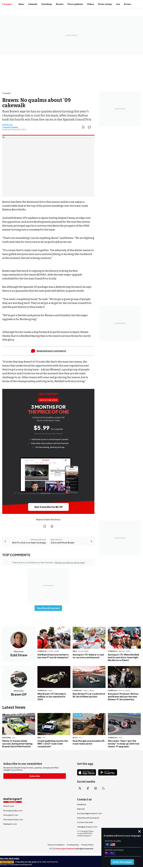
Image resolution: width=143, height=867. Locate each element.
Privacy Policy (87, 845)
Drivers (127, 4)
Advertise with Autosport (88, 818)
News (21, 4)
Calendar (32, 4)
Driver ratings (105, 4)
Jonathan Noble (10, 127)
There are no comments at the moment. (48, 562)
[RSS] (103, 788)
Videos (90, 4)
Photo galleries (75, 4)
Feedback (81, 804)
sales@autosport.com (87, 827)
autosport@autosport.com (89, 813)
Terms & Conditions (56, 845)
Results (60, 4)
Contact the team (85, 822)
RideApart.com (10, 824)
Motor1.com (8, 806)
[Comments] (90, 127)
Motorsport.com (10, 815)
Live (118, 4)
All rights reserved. (85, 848)
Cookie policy (73, 845)
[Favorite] (83, 127)
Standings (46, 4)
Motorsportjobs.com (12, 810)
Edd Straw (7, 125)
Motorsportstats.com (13, 819)
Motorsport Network (66, 848)
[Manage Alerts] (52, 526)
